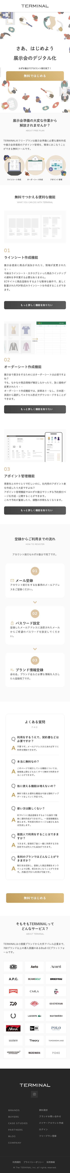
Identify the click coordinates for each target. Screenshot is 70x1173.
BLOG (12, 1136)
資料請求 (43, 1110)
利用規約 (17, 1162)
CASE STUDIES (18, 1123)
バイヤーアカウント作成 (51, 1122)
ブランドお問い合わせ (50, 1116)
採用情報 (51, 1162)
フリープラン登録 (48, 1135)
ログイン (43, 1129)
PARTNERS (15, 1129)
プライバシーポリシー (33, 1162)
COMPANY (14, 1142)
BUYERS (13, 1116)
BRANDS (14, 1110)
